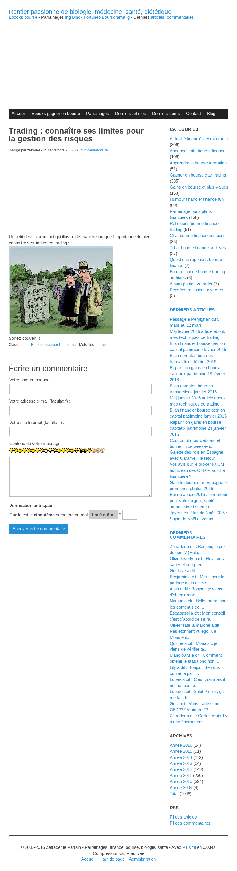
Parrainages (97, 113)
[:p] (72, 450)
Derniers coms (166, 113)
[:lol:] (76, 450)
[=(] (37, 450)
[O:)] (98, 450)
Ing (68, 17)
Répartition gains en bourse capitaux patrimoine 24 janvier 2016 (198, 428)
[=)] (20, 450)
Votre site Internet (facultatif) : (36, 422)
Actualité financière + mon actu (199, 138)
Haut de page (112, 859)
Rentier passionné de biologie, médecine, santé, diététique (90, 11)
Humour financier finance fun (53, 345)
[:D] (42, 450)
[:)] (11, 450)
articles (157, 17)
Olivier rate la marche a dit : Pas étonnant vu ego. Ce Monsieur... (195, 631)
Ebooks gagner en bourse (56, 113)
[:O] (55, 450)
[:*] (94, 450)
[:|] (24, 450)
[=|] (29, 450)
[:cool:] (89, 450)
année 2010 (181, 781)
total (174, 793)
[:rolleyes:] (85, 450)
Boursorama (113, 17)
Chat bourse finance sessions (198, 235)
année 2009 (181, 787)
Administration (142, 859)
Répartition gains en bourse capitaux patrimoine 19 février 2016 (197, 373)
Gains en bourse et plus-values (199, 187)
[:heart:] (107, 455)
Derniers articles (130, 113)
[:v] (102, 450)
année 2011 (181, 775)
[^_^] (111, 455)
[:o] (50, 450)
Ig (128, 17)
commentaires (180, 17)
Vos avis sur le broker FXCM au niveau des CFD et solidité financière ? (197, 470)
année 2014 (181, 757)
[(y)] (115, 455)
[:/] (63, 450)
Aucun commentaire (92, 150)
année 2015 (181, 751)
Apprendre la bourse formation (198, 162)
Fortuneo (92, 17)
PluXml (189, 847)
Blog (211, 113)
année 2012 (181, 769)
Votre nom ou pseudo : (30, 379)
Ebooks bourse (23, 17)
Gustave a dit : (183, 570)
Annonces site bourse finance (197, 150)
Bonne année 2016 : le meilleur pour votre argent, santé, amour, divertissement (198, 500)
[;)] (59, 450)
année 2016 (181, 745)
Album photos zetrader (191, 283)
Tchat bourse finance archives (198, 247)
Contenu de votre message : (36, 443)
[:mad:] (81, 450)
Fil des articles (183, 816)
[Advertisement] (118, 59)
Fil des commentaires (190, 823)
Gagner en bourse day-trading (198, 174)
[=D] (46, 450)
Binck (77, 17)
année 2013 (181, 763)
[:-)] (16, 450)
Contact (193, 113)
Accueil (18, 113)
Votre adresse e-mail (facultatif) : (39, 401)
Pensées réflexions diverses (196, 289)
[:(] (33, 450)
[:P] (68, 450)
